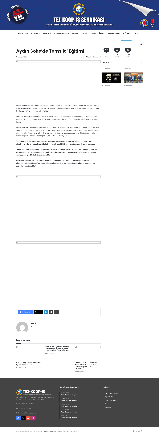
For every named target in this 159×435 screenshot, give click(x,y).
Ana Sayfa (24, 33)
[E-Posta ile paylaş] (51, 312)
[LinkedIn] (46, 312)
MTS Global (58, 431)
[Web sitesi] (31, 326)
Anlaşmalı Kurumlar (61, 33)
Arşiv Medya (48, 431)
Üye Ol (127, 33)
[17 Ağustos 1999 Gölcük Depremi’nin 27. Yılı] (111, 77)
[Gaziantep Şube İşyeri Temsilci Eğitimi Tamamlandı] (29, 353)
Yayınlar (75, 33)
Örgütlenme (109, 397)
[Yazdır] (56, 312)
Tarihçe (84, 33)
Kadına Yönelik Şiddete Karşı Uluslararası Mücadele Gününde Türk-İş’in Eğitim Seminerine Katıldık (87, 365)
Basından (108, 407)
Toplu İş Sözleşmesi (111, 393)
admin (33, 323)
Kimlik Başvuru (114, 33)
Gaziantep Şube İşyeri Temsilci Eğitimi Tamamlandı (28, 363)
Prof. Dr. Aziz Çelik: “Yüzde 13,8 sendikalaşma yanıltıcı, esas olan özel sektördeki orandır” (57, 349)
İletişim (102, 33)
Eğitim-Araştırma (110, 400)
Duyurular (108, 404)
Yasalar (93, 33)
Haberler (46, 33)
